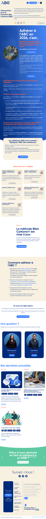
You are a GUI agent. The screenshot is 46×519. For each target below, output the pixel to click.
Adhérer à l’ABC (17, 499)
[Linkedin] (23, 476)
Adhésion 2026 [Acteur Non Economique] (31, 188)
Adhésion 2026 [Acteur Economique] (8, 204)
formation (35, 394)
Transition (16, 393)
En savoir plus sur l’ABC (17, 497)
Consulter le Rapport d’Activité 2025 (17, 492)
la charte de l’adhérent (23, 281)
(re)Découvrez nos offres (23, 462)
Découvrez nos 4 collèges (23, 166)
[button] (38, 3)
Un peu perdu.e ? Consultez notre (30, 508)
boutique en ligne (25, 268)
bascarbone (10, 430)
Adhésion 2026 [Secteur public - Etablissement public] (8, 172)
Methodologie (10, 393)
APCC (5, 430)
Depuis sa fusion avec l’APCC (20, 15)
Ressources (16, 509)
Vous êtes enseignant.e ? (17, 507)
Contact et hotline (16, 488)
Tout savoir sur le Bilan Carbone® (17, 503)
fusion (14, 430)
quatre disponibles (26, 270)
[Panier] (28, 3)
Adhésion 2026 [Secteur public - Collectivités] (30, 171)
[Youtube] (26, 476)
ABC (25, 394)
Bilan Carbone (4, 393)
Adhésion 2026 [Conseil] (8, 187)
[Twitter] (20, 476)
